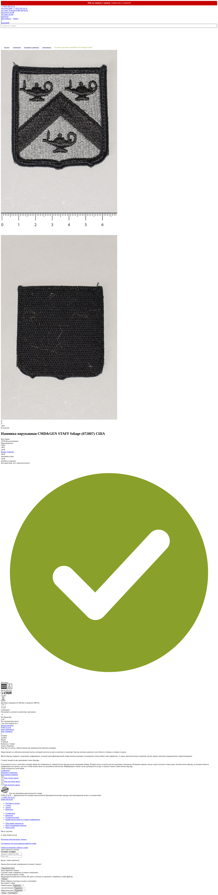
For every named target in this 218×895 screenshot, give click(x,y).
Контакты (5, 17)
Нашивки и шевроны (9, 773)
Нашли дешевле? (7, 452)
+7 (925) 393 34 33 (8, 7)
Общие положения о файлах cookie (14, 848)
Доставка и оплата (12, 803)
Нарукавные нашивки (9, 775)
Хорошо (4, 879)
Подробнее (17, 885)
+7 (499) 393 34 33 (8, 797)
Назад (4, 893)
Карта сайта (10, 827)
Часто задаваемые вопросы (15, 825)
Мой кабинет (6, 19)
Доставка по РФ (7, 14)
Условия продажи (12, 817)
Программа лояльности (14, 823)
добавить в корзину (8, 461)
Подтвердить (12, 893)
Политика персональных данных (14, 839)
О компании (10, 813)
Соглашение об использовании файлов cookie (18, 843)
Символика (5, 770)
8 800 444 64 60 (7, 799)
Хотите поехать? (7, 725)
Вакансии (9, 815)
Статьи (8, 805)
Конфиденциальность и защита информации (22, 819)
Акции (8, 807)
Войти (15, 19)
